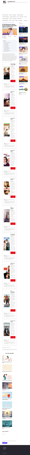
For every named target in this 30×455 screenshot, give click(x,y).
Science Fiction (19, 18)
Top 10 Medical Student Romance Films (7, 380)
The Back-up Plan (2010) (7, 48)
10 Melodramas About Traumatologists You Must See (7, 418)
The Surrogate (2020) (6, 47)
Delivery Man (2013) (6, 51)
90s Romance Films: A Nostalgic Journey (23, 63)
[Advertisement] (15, 9)
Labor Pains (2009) (6, 49)
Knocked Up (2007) (6, 44)
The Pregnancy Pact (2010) (7, 50)
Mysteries (10, 18)
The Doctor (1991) (6, 43)
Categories (20, 22)
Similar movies (25, 20)
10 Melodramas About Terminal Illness (7, 371)
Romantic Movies (15, 18)
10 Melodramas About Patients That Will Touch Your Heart (6, 399)
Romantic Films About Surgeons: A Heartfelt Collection (6, 408)
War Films (13, 20)
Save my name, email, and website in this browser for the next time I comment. (9, 441)
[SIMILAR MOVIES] (23, 32)
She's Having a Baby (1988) (7, 42)
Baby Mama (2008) (6, 45)
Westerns (16, 20)
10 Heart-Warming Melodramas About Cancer (7, 362)
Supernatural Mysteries (5, 20)
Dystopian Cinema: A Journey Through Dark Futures (22, 43)
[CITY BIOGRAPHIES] (23, 91)
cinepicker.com (11, 1)
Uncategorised (20, 20)
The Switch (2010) (6, 46)
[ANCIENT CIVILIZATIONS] (23, 81)
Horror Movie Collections (5, 18)
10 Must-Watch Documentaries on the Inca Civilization (23, 83)
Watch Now (13, 81)
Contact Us (4, 448)
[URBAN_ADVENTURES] (23, 71)
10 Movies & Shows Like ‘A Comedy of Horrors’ (23, 33)
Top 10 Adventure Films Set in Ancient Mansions (22, 73)
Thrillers (10, 20)
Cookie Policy (4, 447)
